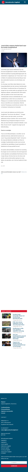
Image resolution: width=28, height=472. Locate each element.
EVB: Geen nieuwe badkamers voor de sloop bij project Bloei (18, 323)
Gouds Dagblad (4, 444)
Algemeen (3, 433)
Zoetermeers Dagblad (6, 451)
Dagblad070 (3, 442)
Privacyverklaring (5, 409)
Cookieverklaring (5, 407)
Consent (3, 413)
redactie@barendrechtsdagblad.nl (9, 429)
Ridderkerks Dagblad (6, 446)
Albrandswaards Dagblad (7, 438)
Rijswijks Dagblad (5, 447)
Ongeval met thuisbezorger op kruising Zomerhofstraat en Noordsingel (19, 344)
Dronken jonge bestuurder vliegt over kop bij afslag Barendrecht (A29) (19, 316)
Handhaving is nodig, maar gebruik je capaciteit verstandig (18, 330)
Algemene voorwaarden (7, 411)
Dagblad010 (3, 440)
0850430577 (5, 428)
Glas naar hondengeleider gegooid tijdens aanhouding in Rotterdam (19, 336)
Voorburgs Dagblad (5, 449)
